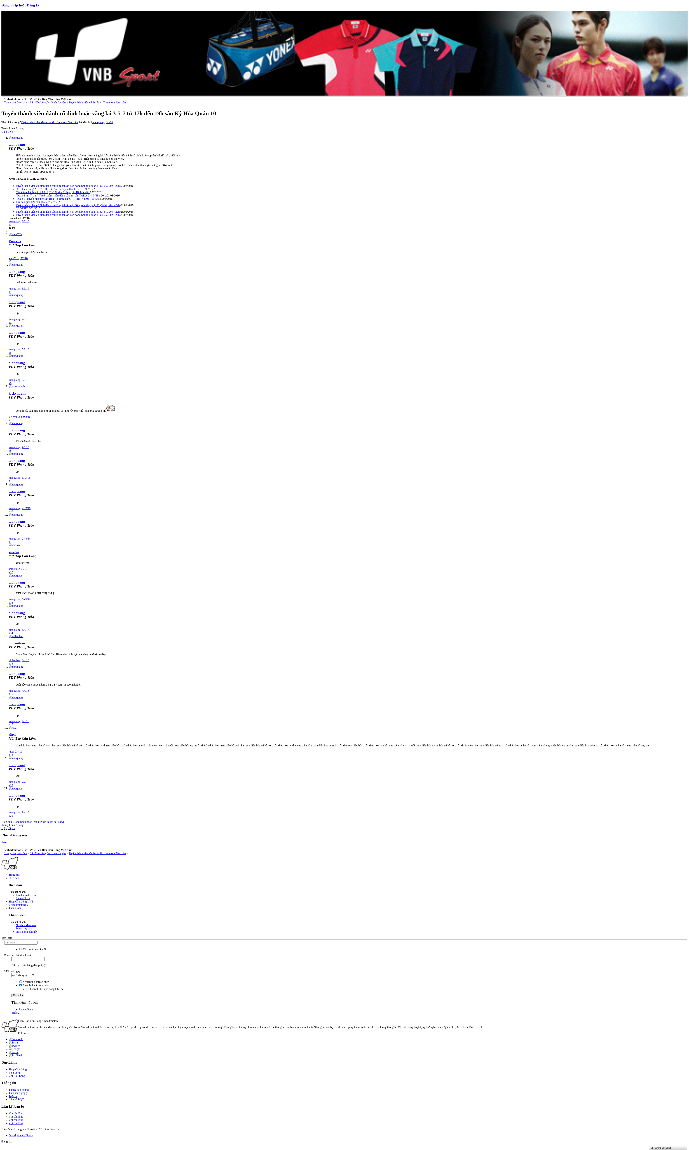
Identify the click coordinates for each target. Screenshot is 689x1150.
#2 (10, 261)
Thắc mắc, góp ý (18, 1093)
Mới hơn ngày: (12, 971)
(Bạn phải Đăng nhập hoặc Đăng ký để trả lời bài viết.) (32, 821)
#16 (11, 693)
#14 (11, 633)
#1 (10, 224)
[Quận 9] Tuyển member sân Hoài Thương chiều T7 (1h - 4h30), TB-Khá (58, 198)
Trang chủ (14, 874)
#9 (10, 480)
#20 (11, 815)
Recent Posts (23, 898)
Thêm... (15, 1012)
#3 (10, 291)
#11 (11, 541)
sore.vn (14, 552)
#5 (10, 352)
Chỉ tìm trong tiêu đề (34, 949)
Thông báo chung (19, 1089)
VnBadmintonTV (19, 904)
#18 (11, 754)
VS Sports (14, 1072)
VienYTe (15, 241)
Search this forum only (35, 985)
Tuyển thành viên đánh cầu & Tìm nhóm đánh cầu (49, 122)
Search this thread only (35, 981)
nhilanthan (17, 643)
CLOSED (21, 208)
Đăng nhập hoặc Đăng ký (20, 5)
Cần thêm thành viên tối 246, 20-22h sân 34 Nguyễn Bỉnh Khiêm (53, 192)
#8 (10, 450)
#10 (11, 511)
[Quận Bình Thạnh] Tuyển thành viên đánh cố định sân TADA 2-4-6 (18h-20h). (61, 195)
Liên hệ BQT (16, 1099)
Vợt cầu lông (16, 1113)
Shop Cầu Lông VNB (21, 901)
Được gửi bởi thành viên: (18, 955)
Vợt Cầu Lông (17, 1075)
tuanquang (98, 122)
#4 (10, 322)
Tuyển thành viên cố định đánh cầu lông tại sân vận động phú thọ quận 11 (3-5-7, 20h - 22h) (68, 185)
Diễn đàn (14, 878)
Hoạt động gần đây (27, 931)
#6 (10, 383)
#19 (11, 785)
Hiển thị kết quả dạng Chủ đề (46, 989)
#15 (11, 663)
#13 (11, 602)
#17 (11, 724)
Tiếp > (11, 131)
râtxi (12, 734)
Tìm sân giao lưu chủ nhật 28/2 (33, 201)
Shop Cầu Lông (18, 1069)
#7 (10, 420)
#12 (11, 572)
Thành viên (15, 908)
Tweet (4, 842)
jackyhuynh (17, 393)
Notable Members (26, 925)
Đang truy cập (24, 928)
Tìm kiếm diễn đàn (26, 895)
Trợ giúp (13, 1096)
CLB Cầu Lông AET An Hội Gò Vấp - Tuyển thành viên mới (51, 189)
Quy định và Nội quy (21, 1135)
